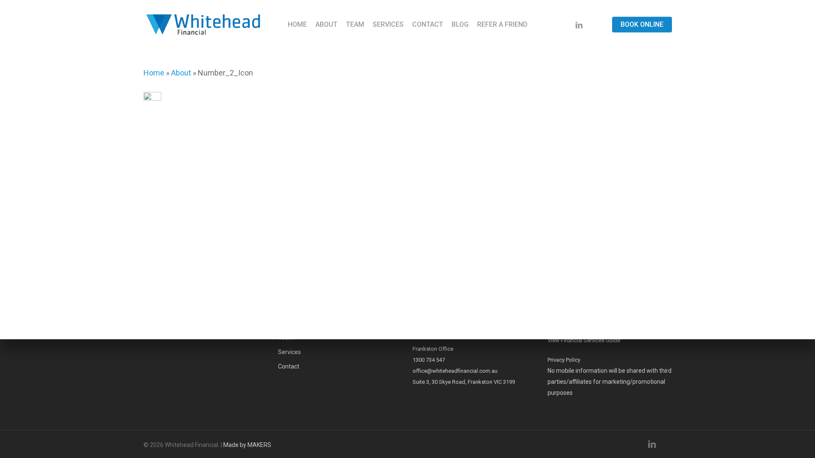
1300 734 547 (429, 360)
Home (153, 72)
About (181, 72)
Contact (288, 366)
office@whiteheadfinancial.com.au (455, 371)
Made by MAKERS (247, 444)
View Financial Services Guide (584, 340)
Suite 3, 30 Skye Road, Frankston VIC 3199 (464, 382)
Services (289, 352)
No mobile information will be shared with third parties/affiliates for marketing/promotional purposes (610, 381)
